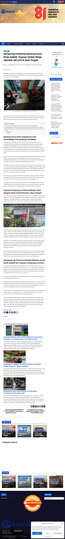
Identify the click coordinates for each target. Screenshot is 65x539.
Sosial (5, 51)
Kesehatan (12, 480)
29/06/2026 (54, 485)
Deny (47, 533)
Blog (27, 43)
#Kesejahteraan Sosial (29, 64)
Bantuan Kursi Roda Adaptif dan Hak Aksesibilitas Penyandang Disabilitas (21, 125)
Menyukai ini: (9, 131)
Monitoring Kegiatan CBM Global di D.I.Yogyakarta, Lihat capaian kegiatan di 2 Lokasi (14, 411)
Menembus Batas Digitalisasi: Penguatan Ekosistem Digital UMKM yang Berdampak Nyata (56, 97)
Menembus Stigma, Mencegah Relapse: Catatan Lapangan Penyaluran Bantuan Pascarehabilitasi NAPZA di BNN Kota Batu (56, 87)
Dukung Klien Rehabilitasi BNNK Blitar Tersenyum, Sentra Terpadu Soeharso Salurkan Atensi (57, 124)
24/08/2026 (6, 485)
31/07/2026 (22, 485)
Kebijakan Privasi (48, 536)
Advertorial (21, 430)
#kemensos (14, 64)
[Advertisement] (32, 33)
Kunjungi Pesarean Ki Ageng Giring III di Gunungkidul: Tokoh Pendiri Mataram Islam (34, 411)
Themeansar (24, 536)
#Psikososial (38, 64)
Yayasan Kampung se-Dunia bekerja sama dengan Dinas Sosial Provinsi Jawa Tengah (24, 127)
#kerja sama (21, 64)
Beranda (8, 43)
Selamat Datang (18, 43)
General (41, 43)
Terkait (8, 133)
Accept (37, 533)
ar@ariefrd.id (4, 498)
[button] (62, 523)
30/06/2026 (38, 485)
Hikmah (34, 43)
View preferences (58, 533)
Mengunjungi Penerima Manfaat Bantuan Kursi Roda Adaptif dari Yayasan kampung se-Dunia (24, 129)
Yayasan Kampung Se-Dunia (16, 119)
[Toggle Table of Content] (42, 124)
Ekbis (20, 480)
